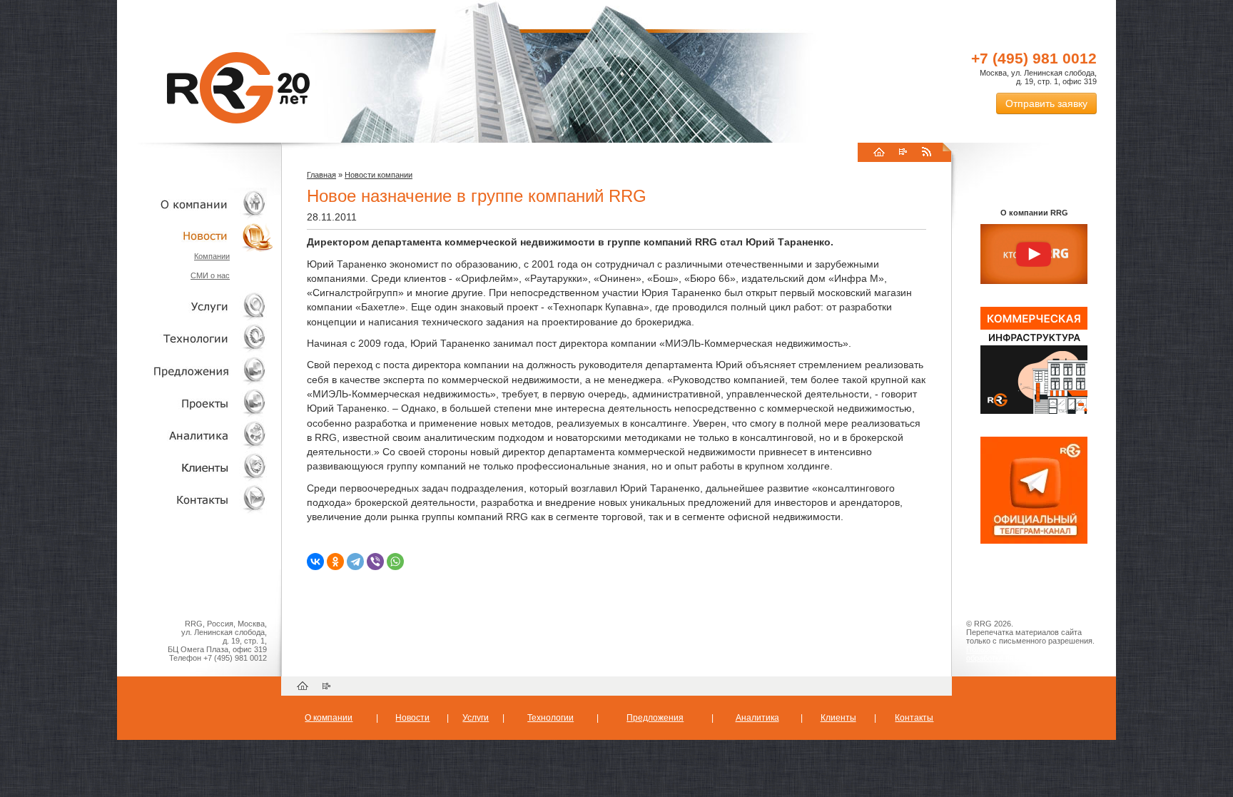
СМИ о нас (210, 275)
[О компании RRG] (1034, 254)
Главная (321, 175)
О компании (195, 204)
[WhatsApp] (395, 561)
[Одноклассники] (335, 561)
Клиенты (195, 467)
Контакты (195, 499)
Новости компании (378, 175)
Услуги (195, 306)
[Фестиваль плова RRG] (1033, 411)
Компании (212, 256)
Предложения (655, 718)
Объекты (195, 371)
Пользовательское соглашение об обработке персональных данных (1028, 653)
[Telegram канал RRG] (1033, 541)
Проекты (195, 403)
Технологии (195, 339)
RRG (238, 87)
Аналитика (195, 435)
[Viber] (375, 561)
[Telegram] (355, 561)
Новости (199, 236)
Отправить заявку (1046, 103)
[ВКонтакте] (315, 561)
